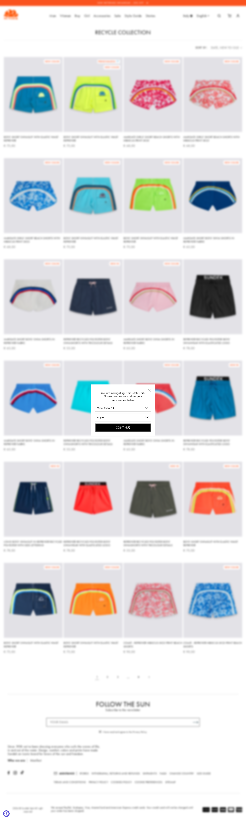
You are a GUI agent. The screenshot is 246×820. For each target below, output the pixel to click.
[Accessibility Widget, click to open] (6, 813)
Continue (123, 428)
